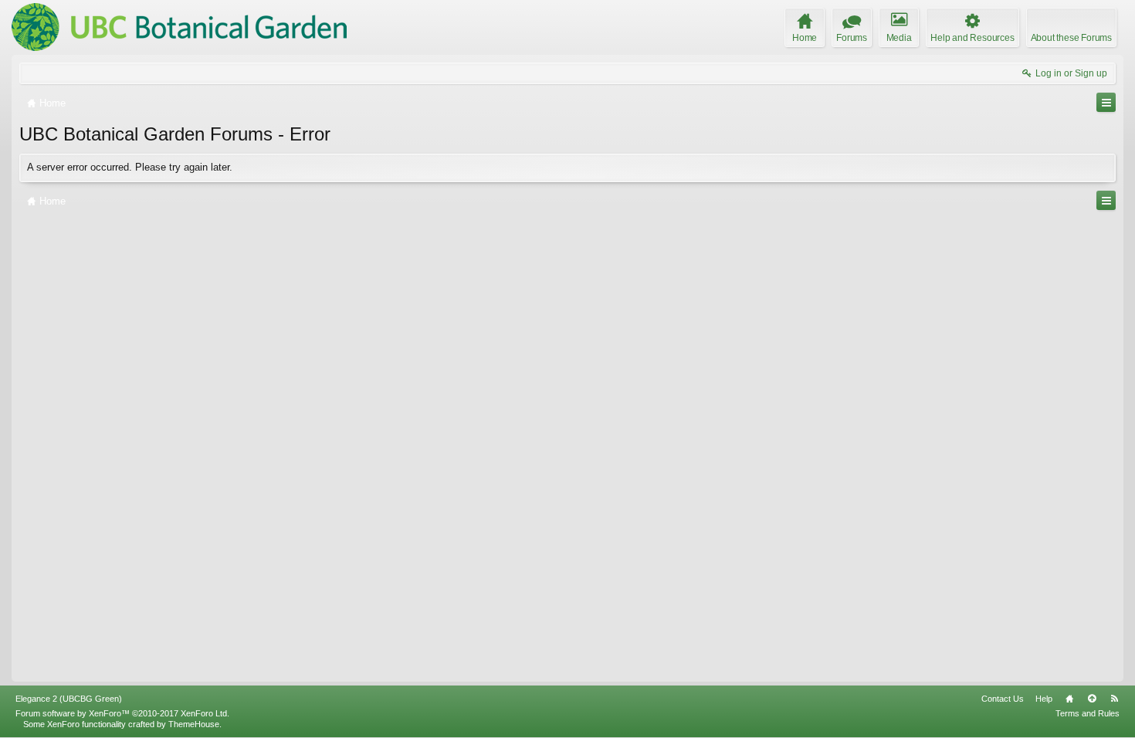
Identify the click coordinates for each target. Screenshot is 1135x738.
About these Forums (1071, 37)
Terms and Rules (1087, 713)
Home (1069, 698)
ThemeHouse (193, 724)
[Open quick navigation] (1106, 102)
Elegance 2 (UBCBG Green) (68, 698)
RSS (1114, 698)
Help (1043, 698)
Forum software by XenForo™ (122, 713)
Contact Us (1002, 698)
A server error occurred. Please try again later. (129, 167)
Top (1091, 698)
